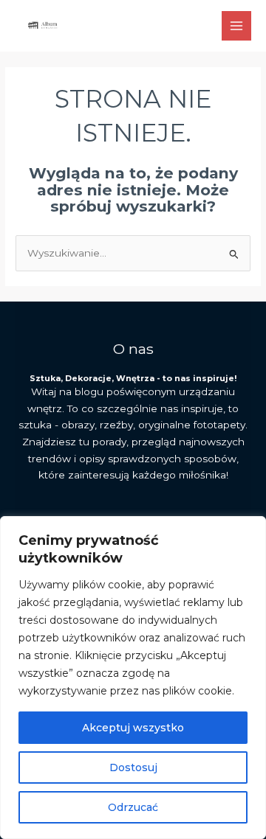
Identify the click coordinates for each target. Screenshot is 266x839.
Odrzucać (133, 807)
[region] (133, 677)
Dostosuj (133, 767)
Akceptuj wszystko (133, 727)
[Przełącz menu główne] (237, 26)
